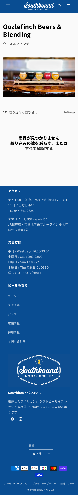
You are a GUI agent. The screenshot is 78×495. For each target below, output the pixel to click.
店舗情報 (14, 323)
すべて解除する (39, 148)
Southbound (20, 483)
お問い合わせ (17, 341)
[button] (8, 6)
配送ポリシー (67, 483)
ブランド (14, 296)
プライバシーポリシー (44, 483)
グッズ (12, 314)
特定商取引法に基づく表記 (41, 489)
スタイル (14, 305)
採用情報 (14, 332)
